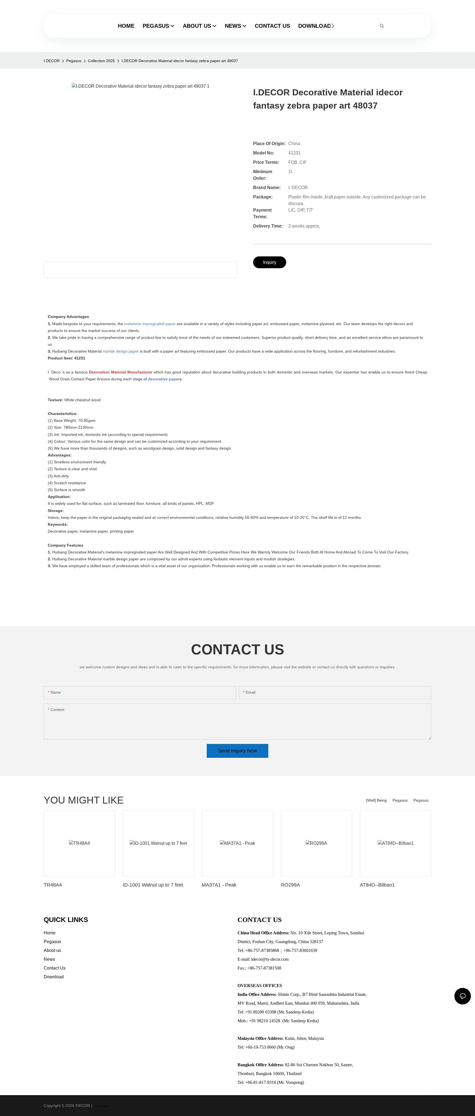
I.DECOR (52, 61)
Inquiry (269, 262)
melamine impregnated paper (150, 324)
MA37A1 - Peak (219, 885)
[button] (332, 25)
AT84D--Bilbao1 (377, 885)
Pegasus (73, 61)
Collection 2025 (101, 61)
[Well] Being (376, 800)
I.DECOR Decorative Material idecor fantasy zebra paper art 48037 (179, 61)
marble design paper (121, 351)
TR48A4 (53, 885)
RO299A (290, 885)
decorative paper (163, 379)
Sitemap (101, 1105)
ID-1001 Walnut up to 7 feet (153, 885)
